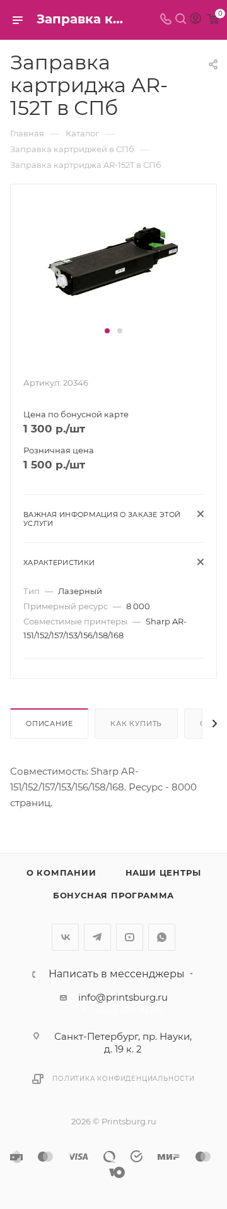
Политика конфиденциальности (123, 1079)
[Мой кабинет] (195, 20)
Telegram (97, 937)
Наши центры (163, 872)
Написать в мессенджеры (117, 974)
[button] (107, 330)
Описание (49, 723)
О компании (61, 872)
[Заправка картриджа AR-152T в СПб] (113, 260)
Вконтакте (65, 937)
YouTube (129, 937)
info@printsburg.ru (123, 997)
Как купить (136, 723)
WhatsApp (161, 937)
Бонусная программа (113, 895)
